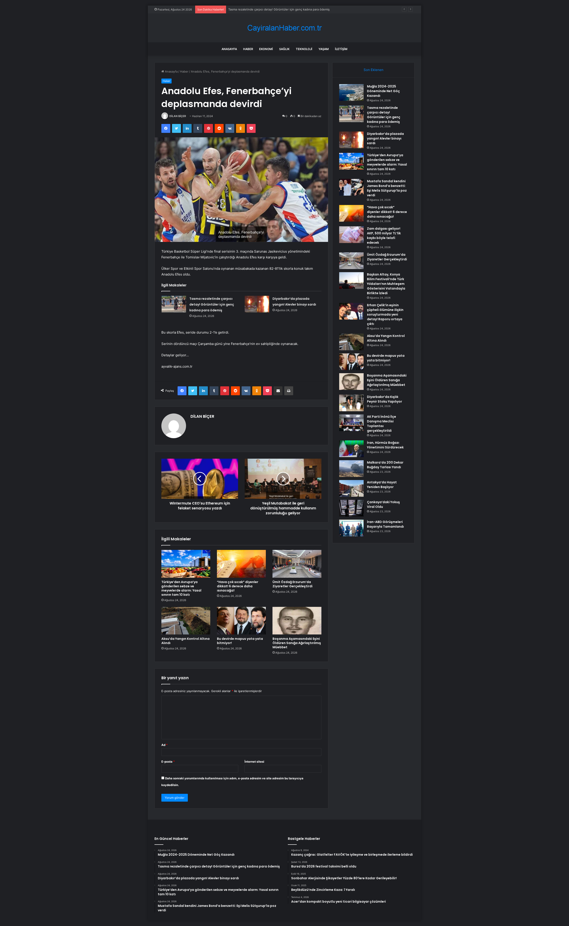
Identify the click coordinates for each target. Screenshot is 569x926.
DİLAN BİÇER (177, 116)
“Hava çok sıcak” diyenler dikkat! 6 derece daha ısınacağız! (237, 586)
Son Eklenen (373, 70)
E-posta (168, 761)
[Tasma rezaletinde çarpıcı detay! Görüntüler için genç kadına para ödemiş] (174, 304)
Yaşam (324, 49)
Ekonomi (266, 49)
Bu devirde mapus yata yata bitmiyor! (240, 640)
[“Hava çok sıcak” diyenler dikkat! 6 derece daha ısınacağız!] (241, 563)
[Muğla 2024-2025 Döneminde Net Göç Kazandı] (351, 92)
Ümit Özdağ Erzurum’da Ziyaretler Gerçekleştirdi (292, 584)
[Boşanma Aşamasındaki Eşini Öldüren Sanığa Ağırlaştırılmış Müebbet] (296, 620)
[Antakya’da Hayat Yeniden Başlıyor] (351, 488)
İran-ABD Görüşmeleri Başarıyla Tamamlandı (385, 524)
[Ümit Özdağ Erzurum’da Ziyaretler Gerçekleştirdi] (296, 563)
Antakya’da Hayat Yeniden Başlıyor (382, 484)
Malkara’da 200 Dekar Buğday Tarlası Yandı (385, 464)
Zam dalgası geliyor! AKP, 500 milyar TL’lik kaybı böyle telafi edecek (384, 235)
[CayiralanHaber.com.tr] (284, 27)
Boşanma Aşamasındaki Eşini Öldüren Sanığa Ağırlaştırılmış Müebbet (296, 642)
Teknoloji (304, 49)
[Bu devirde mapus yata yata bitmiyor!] (241, 620)
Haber (248, 49)
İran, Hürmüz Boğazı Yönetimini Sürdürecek (385, 445)
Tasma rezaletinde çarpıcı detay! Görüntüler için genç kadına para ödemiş (211, 304)
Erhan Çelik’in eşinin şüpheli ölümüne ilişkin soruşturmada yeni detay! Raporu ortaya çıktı (385, 314)
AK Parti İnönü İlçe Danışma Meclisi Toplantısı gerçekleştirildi (381, 423)
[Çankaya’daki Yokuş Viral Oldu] (351, 508)
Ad (164, 745)
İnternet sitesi (254, 761)
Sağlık (284, 49)
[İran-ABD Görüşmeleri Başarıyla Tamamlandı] (351, 528)
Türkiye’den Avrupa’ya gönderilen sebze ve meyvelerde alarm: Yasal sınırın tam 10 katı (181, 588)
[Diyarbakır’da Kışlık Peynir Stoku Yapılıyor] (351, 403)
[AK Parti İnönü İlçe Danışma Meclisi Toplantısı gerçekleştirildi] (351, 422)
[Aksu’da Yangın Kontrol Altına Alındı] (185, 620)
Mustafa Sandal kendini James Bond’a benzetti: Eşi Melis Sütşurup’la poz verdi (387, 188)
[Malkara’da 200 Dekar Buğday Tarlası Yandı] (351, 468)
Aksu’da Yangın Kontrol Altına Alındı (185, 640)
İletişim (341, 49)
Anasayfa (229, 49)
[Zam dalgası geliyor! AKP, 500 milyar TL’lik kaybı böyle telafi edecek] (351, 234)
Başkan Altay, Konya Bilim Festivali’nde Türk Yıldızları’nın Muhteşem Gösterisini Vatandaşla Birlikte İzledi (386, 283)
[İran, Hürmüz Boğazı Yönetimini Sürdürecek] (351, 448)
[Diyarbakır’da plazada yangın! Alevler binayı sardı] (257, 304)
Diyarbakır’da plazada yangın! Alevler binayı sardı (261, 9)
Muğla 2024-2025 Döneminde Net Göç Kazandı (383, 91)
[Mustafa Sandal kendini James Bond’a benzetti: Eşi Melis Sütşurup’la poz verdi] (351, 187)
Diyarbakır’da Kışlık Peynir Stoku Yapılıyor (384, 399)
